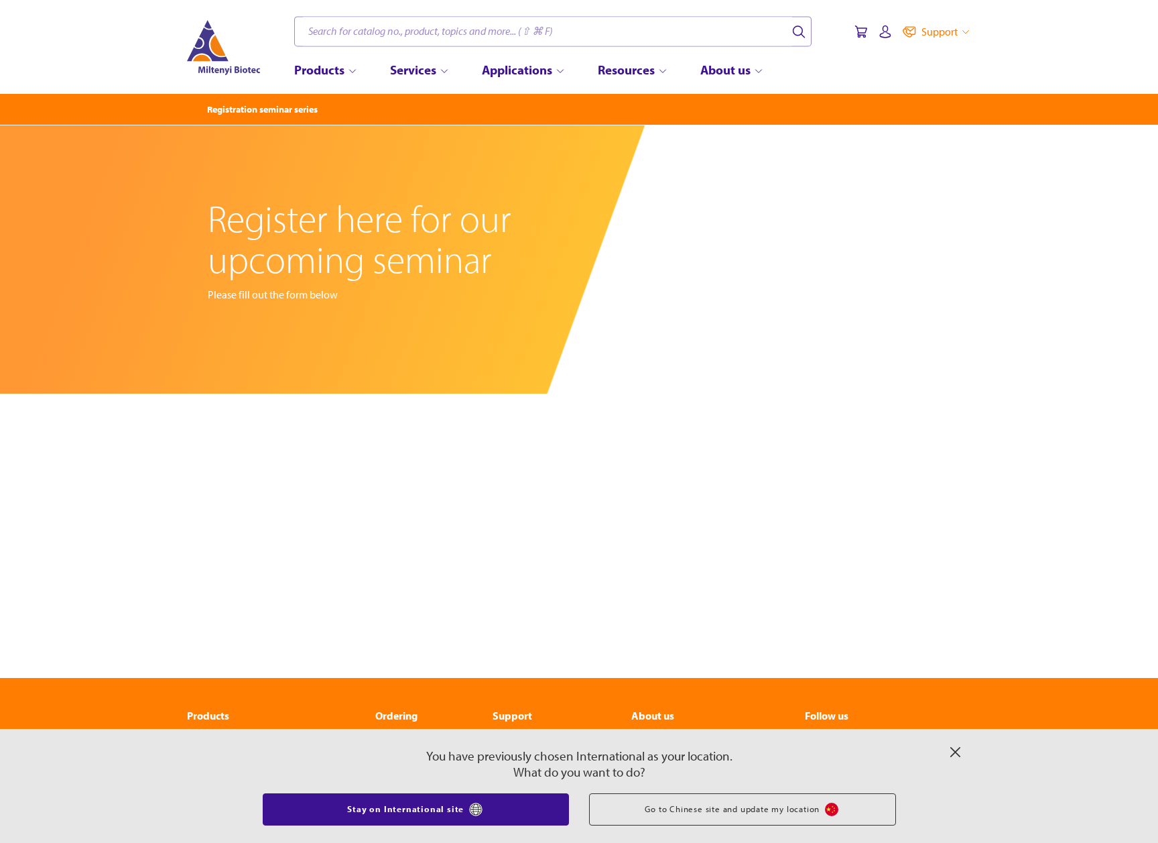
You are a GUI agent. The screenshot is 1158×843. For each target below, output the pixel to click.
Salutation (301, 476)
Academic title (621, 476)
